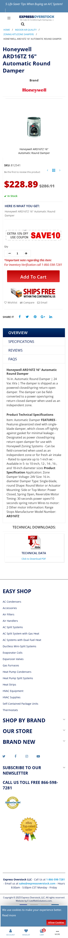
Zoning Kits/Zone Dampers (18, 34)
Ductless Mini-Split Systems (19, 646)
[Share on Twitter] (27, 317)
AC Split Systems (13, 627)
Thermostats (10, 710)
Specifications (21, 341)
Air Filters (8, 614)
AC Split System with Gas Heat (21, 633)
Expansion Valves (13, 659)
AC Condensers (12, 601)
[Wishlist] (26, 931)
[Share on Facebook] (19, 317)
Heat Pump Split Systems (18, 678)
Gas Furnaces (11, 665)
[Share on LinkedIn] (51, 317)
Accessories (10, 608)
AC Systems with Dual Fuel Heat (22, 640)
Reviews (15, 350)
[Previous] (47, 171)
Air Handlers (10, 620)
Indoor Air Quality (26, 29)
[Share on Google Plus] (43, 317)
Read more (9, 915)
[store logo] (37, 18)
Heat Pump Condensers (17, 671)
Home (6, 29)
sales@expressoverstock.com (37, 883)
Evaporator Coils (12, 652)
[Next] (59, 171)
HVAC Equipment (13, 691)
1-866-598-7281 (55, 879)
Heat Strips (9, 684)
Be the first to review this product (22, 172)
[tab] (34, 332)
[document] (34, 916)
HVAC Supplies (11, 697)
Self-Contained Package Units (20, 703)
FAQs (12, 359)
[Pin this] (35, 317)
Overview (18, 332)
